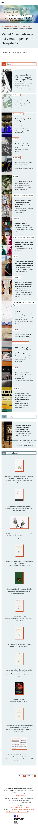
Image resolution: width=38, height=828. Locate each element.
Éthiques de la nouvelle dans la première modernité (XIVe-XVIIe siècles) (19, 478)
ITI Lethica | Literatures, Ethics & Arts (11, 26)
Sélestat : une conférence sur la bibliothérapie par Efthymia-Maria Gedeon (23, 285)
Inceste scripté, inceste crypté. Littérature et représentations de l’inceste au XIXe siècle (23, 428)
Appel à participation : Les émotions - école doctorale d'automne (24, 245)
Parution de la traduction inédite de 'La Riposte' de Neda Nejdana (23, 146)
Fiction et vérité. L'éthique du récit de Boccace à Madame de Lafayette (19, 590)
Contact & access (20, 795)
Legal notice (19, 807)
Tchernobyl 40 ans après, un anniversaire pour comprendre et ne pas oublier (23, 204)
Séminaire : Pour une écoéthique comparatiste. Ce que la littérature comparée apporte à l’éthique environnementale (24, 399)
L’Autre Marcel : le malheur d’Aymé (19, 644)
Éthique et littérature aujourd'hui (19, 506)
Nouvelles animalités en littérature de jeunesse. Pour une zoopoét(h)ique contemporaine (23, 78)
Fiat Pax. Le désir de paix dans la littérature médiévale (19, 756)
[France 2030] (33, 20)
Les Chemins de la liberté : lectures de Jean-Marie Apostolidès (19, 671)
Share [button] (20, 776)
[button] (24, 2)
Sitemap (11, 807)
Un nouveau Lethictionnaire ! (20, 311)
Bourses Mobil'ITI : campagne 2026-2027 (22, 225)
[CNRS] (27, 18)
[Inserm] (31, 18)
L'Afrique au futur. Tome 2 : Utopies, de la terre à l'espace (19, 562)
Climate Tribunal (19, 700)
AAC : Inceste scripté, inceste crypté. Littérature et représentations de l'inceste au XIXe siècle (24, 351)
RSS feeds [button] (30, 776)
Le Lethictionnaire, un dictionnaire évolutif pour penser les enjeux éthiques (24, 102)
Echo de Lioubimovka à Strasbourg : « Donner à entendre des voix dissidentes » (23, 376)
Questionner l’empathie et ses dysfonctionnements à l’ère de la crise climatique (24, 264)
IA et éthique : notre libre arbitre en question (23, 183)
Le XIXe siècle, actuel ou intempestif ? (19, 534)
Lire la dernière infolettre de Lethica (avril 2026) (23, 336)
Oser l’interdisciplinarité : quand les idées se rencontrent (23, 165)
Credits (27, 807)
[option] (19, 81)
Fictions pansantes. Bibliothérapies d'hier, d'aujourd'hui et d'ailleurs (19, 726)
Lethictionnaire (26, 26)
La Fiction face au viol (19, 617)
